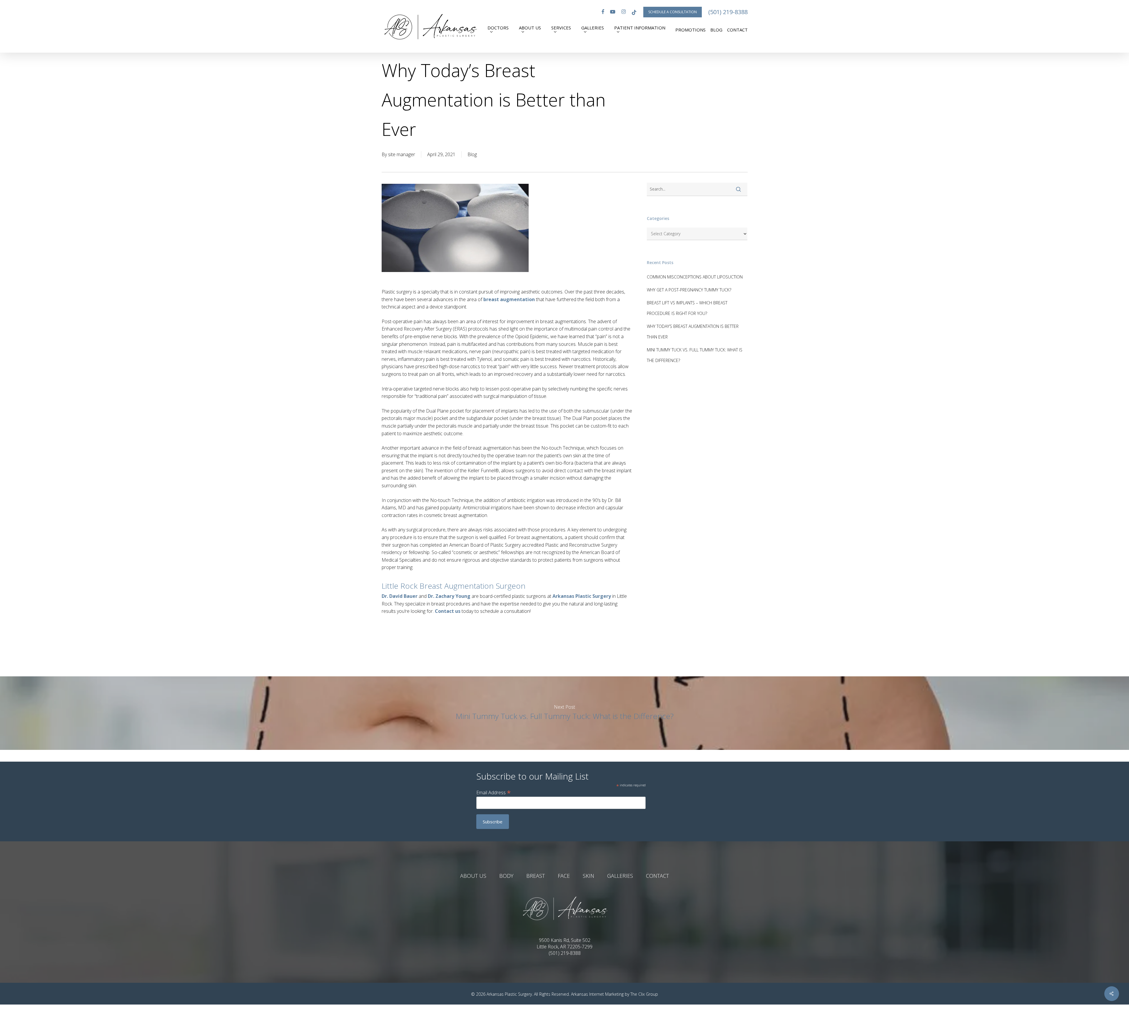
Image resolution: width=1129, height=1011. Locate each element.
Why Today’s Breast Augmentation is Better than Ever (693, 331)
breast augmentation (509, 299)
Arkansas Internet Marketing (597, 994)
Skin (588, 875)
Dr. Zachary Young (449, 596)
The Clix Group (644, 994)
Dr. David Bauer (399, 596)
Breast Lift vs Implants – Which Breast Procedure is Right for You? (687, 308)
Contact (657, 875)
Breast (535, 875)
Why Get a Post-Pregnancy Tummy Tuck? (689, 290)
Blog (472, 154)
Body (506, 875)
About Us (473, 875)
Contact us (447, 611)
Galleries (620, 875)
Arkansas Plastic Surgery (581, 596)
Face (564, 875)
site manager (401, 154)
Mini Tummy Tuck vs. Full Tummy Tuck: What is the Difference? (694, 355)
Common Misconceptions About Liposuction (695, 277)
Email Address (493, 792)
